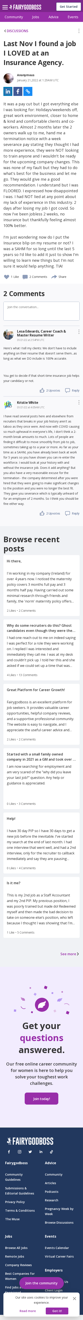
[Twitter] (30, 1151)
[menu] (5, 3)
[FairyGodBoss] (30, 1141)
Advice (54, 17)
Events (73, 17)
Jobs (35, 17)
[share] (54, 276)
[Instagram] (19, 1151)
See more (68, 954)
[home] (25, 8)
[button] (79, 32)
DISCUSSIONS (17, 31)
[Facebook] (9, 1151)
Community (14, 17)
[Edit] (79, 32)
